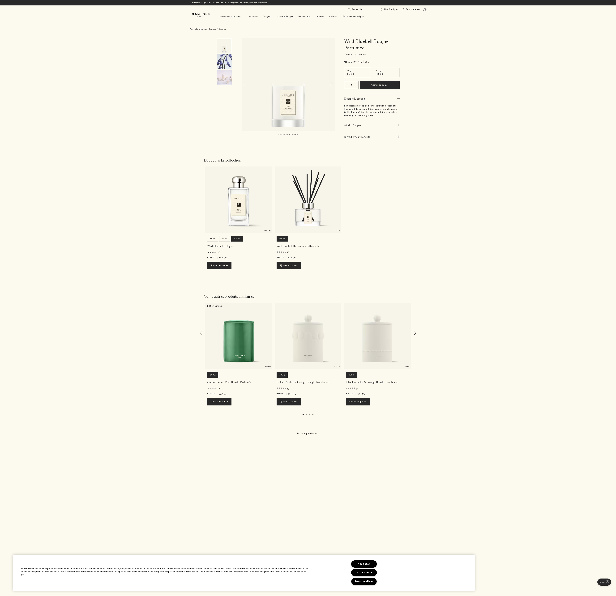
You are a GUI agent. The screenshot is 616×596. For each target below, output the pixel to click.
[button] (604, 582)
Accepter (364, 564)
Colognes (267, 16)
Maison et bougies (285, 16)
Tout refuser (363, 572)
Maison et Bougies (207, 29)
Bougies (222, 29)
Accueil (193, 29)
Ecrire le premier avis (308, 433)
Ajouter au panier (380, 85)
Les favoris (253, 16)
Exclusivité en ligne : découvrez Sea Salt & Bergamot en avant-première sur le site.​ (228, 2)
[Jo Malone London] (200, 15)
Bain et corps (304, 16)
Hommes (320, 16)
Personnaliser (364, 581)
